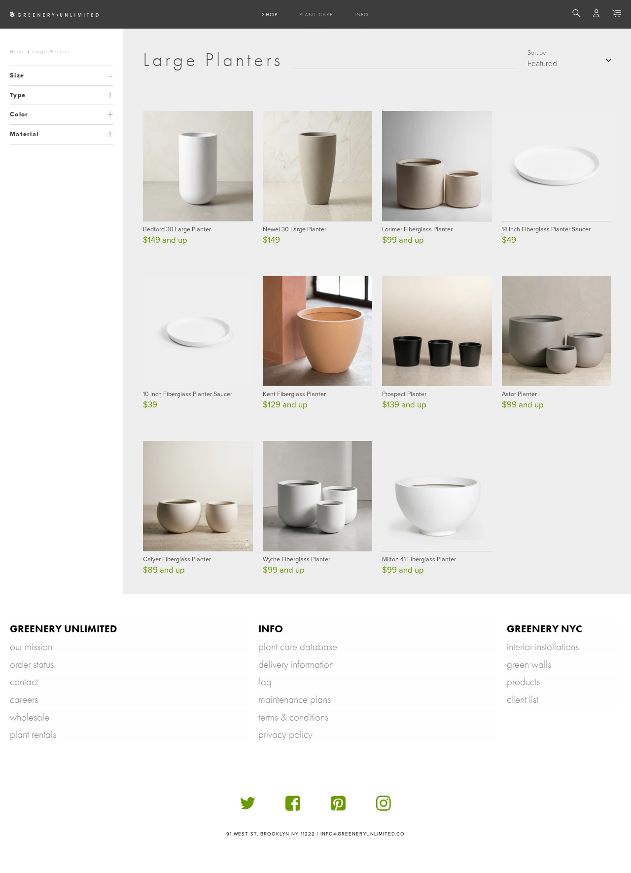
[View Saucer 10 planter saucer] (198, 331)
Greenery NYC (544, 628)
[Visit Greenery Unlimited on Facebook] (293, 807)
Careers (24, 699)
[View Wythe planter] (318, 496)
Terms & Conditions (293, 717)
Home (17, 52)
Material (24, 134)
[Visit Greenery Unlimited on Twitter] (247, 807)
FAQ (265, 681)
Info (361, 14)
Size (17, 75)
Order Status (32, 664)
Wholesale (29, 717)
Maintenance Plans (294, 699)
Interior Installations (543, 646)
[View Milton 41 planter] (437, 496)
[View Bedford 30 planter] (198, 166)
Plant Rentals (33, 734)
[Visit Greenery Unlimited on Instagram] (383, 807)
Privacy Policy (285, 734)
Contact (24, 681)
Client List (522, 699)
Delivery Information (296, 664)
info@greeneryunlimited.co (362, 834)
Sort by (536, 53)
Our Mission (31, 646)
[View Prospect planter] (437, 331)
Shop (269, 14)
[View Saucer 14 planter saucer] (557, 166)
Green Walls (529, 664)
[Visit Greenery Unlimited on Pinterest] (338, 807)
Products (523, 681)
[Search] (576, 15)
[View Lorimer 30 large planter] (437, 166)
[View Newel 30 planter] (318, 166)
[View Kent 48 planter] (318, 331)
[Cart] (616, 15)
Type (18, 95)
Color (19, 114)
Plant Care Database (297, 646)
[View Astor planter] (557, 331)
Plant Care (316, 14)
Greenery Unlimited (63, 628)
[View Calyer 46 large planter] (198, 496)
